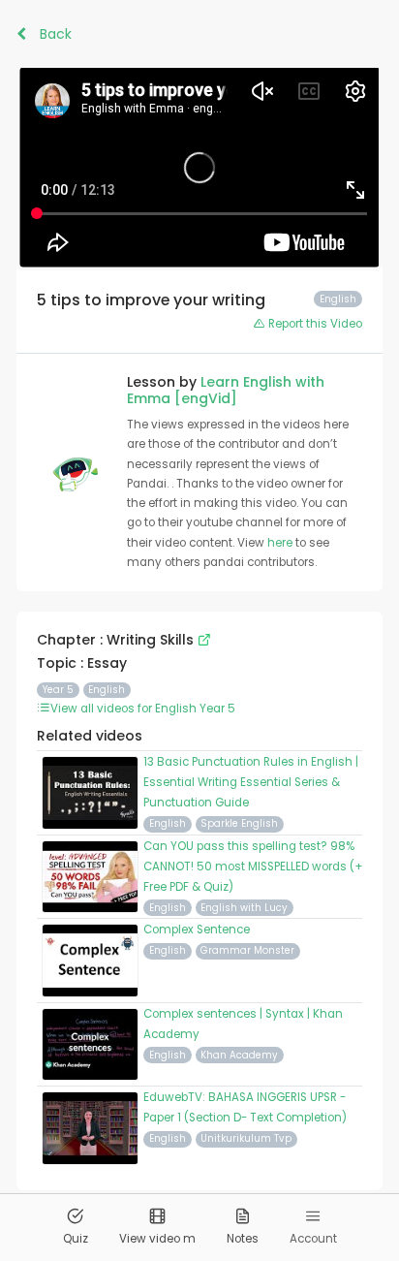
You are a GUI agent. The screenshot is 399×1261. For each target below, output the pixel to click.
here (281, 543)
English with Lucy (244, 907)
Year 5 (58, 689)
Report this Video (313, 323)
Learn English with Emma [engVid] (225, 390)
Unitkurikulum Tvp (246, 1138)
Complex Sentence (196, 929)
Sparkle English (239, 823)
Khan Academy (239, 1055)
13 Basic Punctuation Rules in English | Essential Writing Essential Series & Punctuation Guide (250, 782)
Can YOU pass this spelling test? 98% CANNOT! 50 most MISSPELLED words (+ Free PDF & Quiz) (252, 866)
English (106, 689)
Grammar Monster (247, 950)
